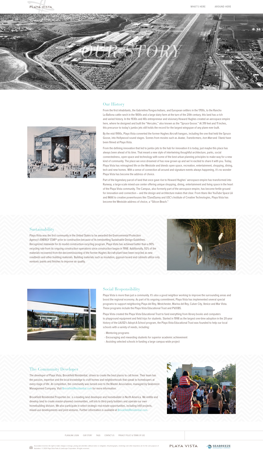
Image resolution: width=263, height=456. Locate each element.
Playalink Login (72, 435)
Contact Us (109, 435)
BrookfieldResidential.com (77, 389)
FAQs (98, 435)
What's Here (198, 7)
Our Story (87, 435)
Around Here (223, 7)
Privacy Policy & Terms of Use (131, 435)
